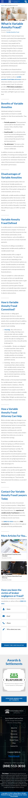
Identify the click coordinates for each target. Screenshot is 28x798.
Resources (14, 734)
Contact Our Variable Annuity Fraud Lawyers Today (14, 495)
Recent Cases (14, 740)
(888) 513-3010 (8, 521)
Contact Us (14, 746)
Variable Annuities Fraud (12, 32)
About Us (14, 728)
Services (14, 731)
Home (2, 5)
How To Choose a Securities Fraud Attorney (12, 577)
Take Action (14, 737)
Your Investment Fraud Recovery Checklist (11, 555)
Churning (7, 329)
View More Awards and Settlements (14, 699)
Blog (14, 743)
